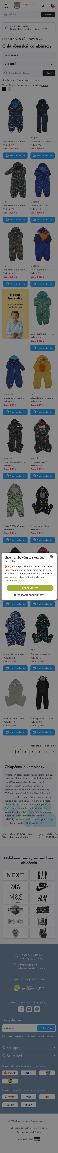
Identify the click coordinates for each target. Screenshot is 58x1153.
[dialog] (29, 576)
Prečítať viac (20, 580)
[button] (29, 595)
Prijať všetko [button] (30, 587)
